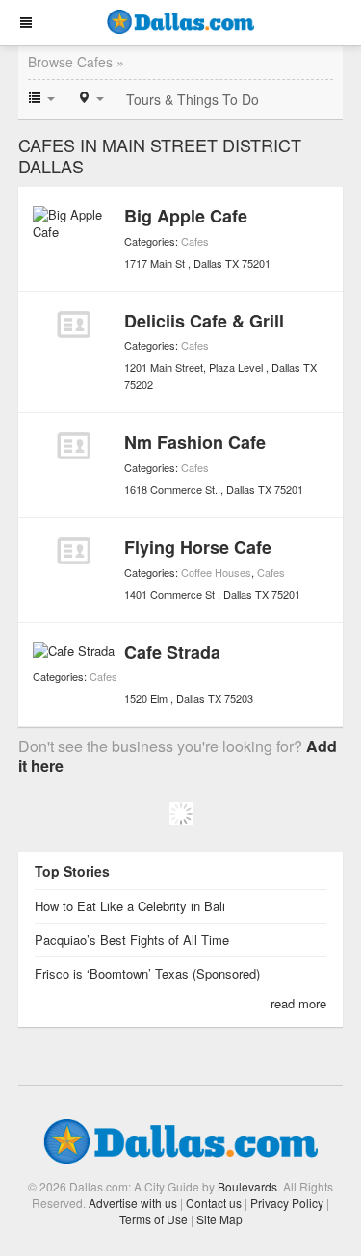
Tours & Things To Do (192, 99)
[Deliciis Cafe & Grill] (74, 324)
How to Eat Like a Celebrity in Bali (130, 906)
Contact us (214, 1202)
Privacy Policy (286, 1202)
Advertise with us (133, 1202)
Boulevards (247, 1186)
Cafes (195, 241)
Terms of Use (153, 1219)
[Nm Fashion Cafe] (74, 445)
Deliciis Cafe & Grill (204, 320)
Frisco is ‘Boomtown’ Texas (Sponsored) (147, 973)
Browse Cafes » (76, 61)
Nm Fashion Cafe (195, 442)
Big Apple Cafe (185, 215)
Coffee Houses (216, 572)
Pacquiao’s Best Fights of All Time (132, 939)
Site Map (219, 1219)
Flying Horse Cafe (197, 547)
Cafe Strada (172, 652)
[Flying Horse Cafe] (74, 550)
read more (298, 1003)
